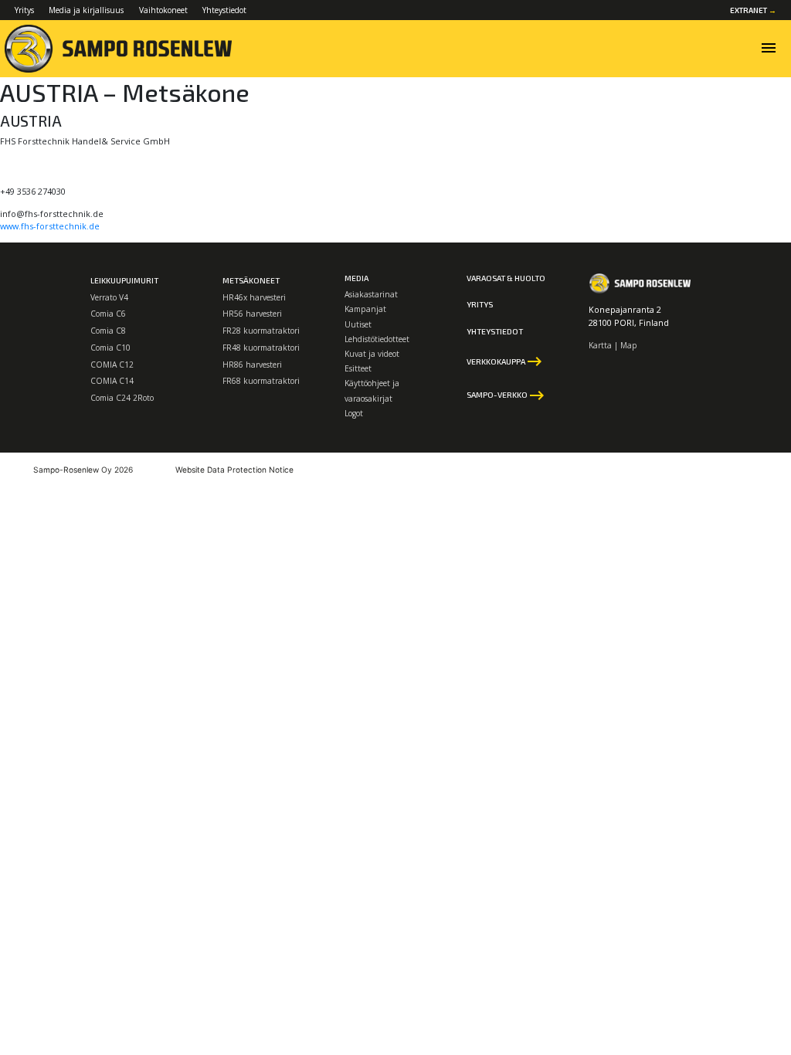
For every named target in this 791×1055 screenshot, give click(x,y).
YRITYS (480, 304)
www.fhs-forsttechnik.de (50, 226)
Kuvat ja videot (372, 353)
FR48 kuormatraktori (261, 347)
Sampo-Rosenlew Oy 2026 (83, 469)
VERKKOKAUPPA (505, 361)
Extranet (753, 10)
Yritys (24, 10)
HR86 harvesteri (252, 364)
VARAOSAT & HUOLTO (506, 278)
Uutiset (358, 324)
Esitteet (358, 368)
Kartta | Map (613, 345)
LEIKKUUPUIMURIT (124, 280)
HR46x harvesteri (254, 297)
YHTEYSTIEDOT (495, 331)
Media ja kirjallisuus (86, 10)
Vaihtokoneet (163, 10)
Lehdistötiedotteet (377, 339)
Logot (354, 413)
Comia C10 (110, 347)
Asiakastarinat (371, 294)
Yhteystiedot (224, 10)
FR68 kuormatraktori (261, 380)
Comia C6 (108, 313)
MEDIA (356, 278)
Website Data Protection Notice (234, 469)
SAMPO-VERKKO (506, 395)
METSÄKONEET (251, 280)
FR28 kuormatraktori (261, 330)
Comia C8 (108, 330)
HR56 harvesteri (252, 313)
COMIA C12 (112, 364)
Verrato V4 (109, 297)
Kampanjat (365, 309)
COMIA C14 (112, 380)
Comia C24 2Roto (122, 397)
